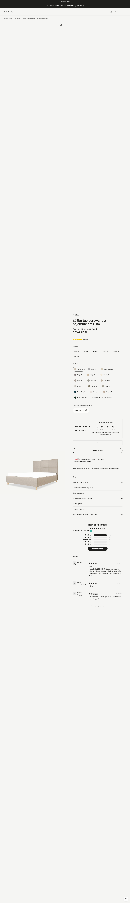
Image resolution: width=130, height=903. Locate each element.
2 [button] (95, 606)
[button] (77, 340)
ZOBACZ (79, 5)
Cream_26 (106, 375)
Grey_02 (79, 375)
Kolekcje (17, 18)
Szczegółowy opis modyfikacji (83, 488)
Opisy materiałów (78, 493)
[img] (93, 563)
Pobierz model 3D (79, 509)
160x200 (105, 351)
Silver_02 (93, 369)
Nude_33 (80, 380)
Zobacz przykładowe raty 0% (82, 461)
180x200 (116, 351)
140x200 (95, 351)
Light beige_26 (108, 369)
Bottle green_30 (82, 397)
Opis (74, 477)
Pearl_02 (95, 392)
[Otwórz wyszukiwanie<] (111, 12)
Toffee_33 (94, 386)
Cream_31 (80, 386)
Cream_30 (107, 380)
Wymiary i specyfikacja (80, 482)
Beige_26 (92, 375)
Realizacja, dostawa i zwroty (82, 498)
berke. (77, 315)
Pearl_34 (107, 386)
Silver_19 (93, 380)
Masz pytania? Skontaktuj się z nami (85, 514)
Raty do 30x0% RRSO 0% (65, 1)
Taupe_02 (80, 369)
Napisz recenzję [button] (97, 549)
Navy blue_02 (81, 392)
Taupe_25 (109, 392)
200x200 (76, 357)
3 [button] (98, 606)
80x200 (76, 351)
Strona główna (8, 18)
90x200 (86, 351)
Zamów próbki (77, 504)
